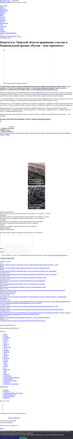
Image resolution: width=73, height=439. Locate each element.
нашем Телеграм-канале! (41, 119)
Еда (5, 368)
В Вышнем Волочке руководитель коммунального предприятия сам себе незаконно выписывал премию (31, 309)
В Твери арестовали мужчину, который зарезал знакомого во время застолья (23, 277)
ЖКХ (1, 15)
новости (32, 133)
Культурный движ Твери (11, 384)
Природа (6, 374)
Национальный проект (22, 133)
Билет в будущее (10, 133)
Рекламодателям (5, 1)
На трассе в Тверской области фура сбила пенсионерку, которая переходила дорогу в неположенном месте (32, 290)
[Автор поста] (3, 126)
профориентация (50, 133)
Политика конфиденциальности (57, 255)
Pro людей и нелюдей (10, 380)
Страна (19, 36)
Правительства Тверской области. (46, 89)
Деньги (6, 364)
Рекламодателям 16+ (10, 394)
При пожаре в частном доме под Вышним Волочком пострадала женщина (22, 280)
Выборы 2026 (4, 10)
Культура (2, 17)
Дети (1, 25)
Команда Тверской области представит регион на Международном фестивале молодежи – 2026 (29, 264)
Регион (2, 13)
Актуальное (3, 5)
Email (2, 252)
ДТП (5, 353)
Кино (5, 371)
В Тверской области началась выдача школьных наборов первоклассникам (22, 320)
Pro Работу (7, 382)
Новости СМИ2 (5, 134)
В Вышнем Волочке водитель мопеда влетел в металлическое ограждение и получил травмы (28, 274)
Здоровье (3, 31)
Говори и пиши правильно (8, 33)
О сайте (6, 390)
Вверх (2, 428)
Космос (6, 361)
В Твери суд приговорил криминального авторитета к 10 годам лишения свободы (25, 268)
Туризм (6, 336)
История (6, 355)
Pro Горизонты (8, 379)
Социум (2, 18)
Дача (5, 372)
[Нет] (26, 438)
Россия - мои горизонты (63, 133)
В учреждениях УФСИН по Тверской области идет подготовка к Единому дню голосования (28, 271)
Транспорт (3, 26)
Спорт (2, 28)
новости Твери (40, 133)
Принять (23, 438)
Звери (2, 29)
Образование (4, 23)
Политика (7, 358)
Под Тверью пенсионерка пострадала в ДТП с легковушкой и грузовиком (22, 284)
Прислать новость (9, 396)
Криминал (3, 20)
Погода (2, 21)
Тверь (1, 7)
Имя (2, 248)
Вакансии (7, 398)
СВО (5, 363)
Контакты (7, 391)
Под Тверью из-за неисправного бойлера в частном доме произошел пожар (23, 287)
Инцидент (3, 9)
